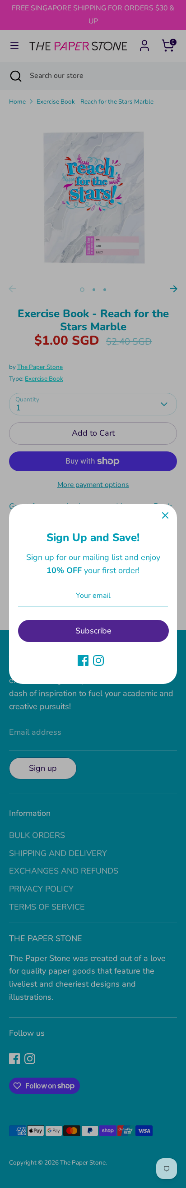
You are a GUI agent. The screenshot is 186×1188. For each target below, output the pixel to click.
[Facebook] (83, 660)
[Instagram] (98, 660)
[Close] (165, 516)
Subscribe (93, 630)
